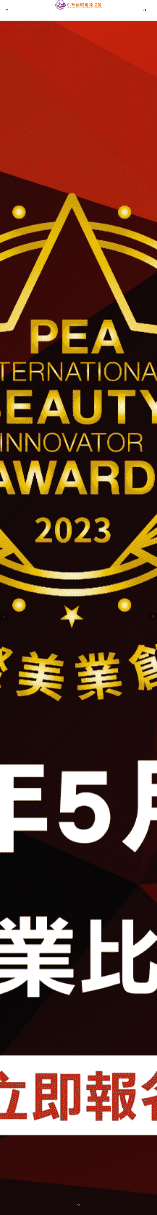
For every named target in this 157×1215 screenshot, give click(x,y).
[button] (4, 616)
